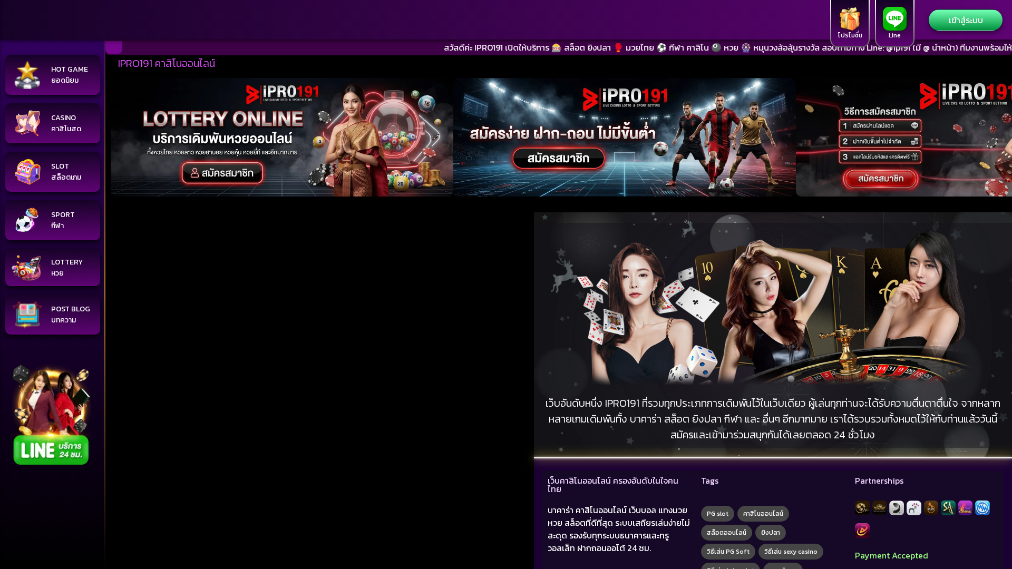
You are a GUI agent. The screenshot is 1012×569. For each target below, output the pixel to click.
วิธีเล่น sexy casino (791, 551)
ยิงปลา (770, 532)
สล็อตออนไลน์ (726, 532)
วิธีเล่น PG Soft (728, 551)
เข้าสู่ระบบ (966, 20)
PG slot (717, 513)
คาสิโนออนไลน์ (763, 513)
